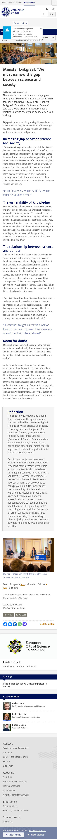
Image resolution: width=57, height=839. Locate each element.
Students (19, 3)
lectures (9, 615)
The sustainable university (15, 781)
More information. (37, 830)
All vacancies (9, 790)
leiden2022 (21, 615)
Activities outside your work (16, 795)
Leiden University (8, 3)
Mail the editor (47, 624)
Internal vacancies (11, 786)
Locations (7, 752)
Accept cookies (13, 834)
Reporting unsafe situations (16, 810)
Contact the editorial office (15, 757)
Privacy (6, 761)
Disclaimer (8, 765)
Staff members (29, 3)
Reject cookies (37, 834)
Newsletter (8, 821)
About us (7, 777)
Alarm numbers (10, 806)
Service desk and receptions (16, 748)
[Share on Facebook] (5, 624)
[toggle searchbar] (53, 8)
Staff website (5, 38)
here (23, 584)
